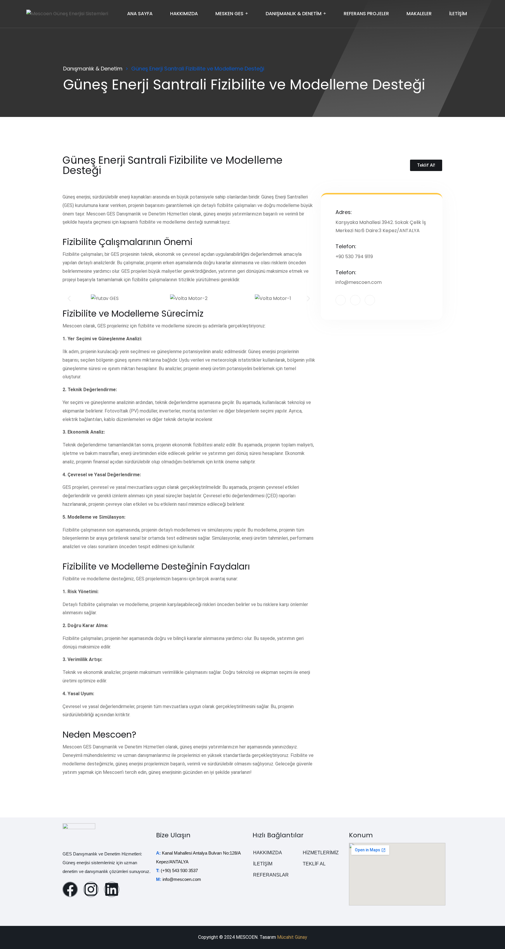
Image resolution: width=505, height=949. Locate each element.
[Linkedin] (111, 889)
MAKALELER (419, 13)
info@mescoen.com (358, 282)
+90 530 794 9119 (354, 256)
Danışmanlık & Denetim (293, 13)
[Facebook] (70, 889)
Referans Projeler (366, 13)
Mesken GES (229, 13)
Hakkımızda (184, 13)
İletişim (458, 13)
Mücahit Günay (292, 937)
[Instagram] (90, 889)
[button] (69, 298)
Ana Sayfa (140, 13)
